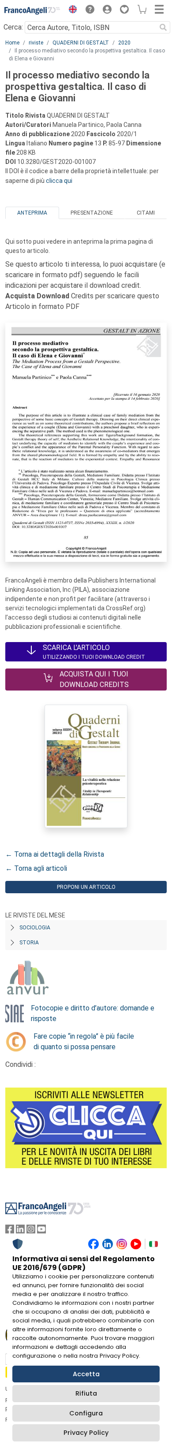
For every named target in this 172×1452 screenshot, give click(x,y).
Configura (86, 1413)
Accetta (86, 1374)
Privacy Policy (86, 1432)
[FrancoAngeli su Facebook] (9, 1231)
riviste (36, 43)
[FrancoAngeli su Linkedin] (20, 1231)
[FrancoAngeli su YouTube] (41, 1231)
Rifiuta (86, 1393)
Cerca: (13, 27)
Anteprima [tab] (32, 213)
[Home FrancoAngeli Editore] (32, 10)
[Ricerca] (163, 27)
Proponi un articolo (86, 887)
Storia (29, 943)
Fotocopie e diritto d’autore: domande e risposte (92, 1013)
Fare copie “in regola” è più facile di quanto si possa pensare (84, 1041)
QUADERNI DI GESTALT (80, 43)
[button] (70, 10)
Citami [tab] (146, 213)
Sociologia (34, 928)
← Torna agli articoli (36, 868)
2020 (124, 43)
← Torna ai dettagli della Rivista (54, 854)
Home (12, 43)
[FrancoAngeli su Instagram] (30, 1231)
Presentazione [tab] (92, 213)
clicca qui (59, 180)
